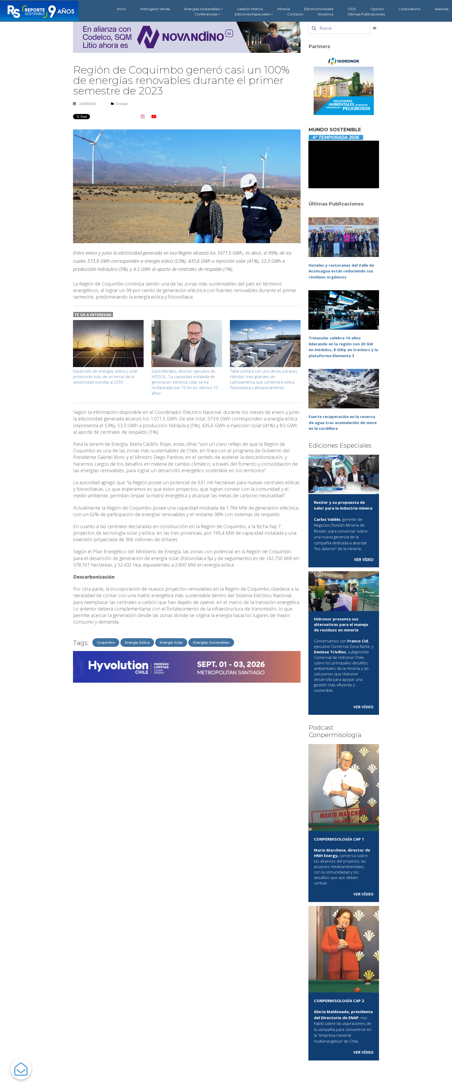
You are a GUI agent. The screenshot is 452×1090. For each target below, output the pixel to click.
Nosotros (325, 14)
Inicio (121, 9)
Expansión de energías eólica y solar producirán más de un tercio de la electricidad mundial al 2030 (105, 376)
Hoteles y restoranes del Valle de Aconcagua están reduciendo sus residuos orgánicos (341, 270)
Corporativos (409, 9)
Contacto (295, 14)
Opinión (377, 9)
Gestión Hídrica (250, 9)
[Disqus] (187, 753)
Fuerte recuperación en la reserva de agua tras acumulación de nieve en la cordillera (343, 422)
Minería (283, 9)
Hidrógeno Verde (155, 9)
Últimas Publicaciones (366, 14)
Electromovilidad (318, 9)
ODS (352, 9)
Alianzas (441, 9)
